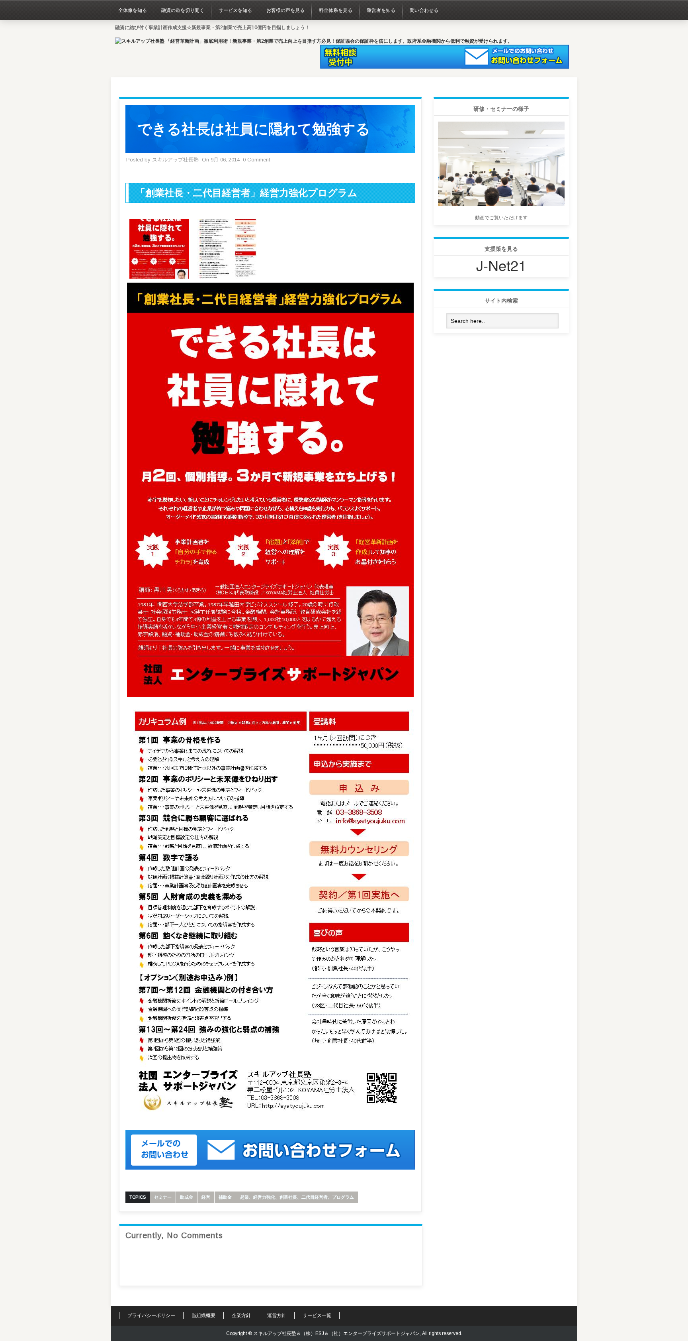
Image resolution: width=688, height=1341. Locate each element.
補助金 (225, 1197)
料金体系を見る (335, 10)
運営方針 (276, 1315)
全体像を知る (132, 10)
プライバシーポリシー (151, 1315)
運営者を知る (381, 10)
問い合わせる (424, 10)
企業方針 (241, 1315)
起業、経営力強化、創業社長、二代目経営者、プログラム (297, 1197)
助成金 (186, 1197)
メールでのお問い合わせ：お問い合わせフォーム (515, 57)
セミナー (163, 1197)
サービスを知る (235, 10)
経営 (205, 1197)
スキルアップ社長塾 (175, 160)
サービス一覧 (317, 1315)
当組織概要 (203, 1315)
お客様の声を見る (285, 10)
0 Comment (256, 160)
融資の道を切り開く (182, 10)
